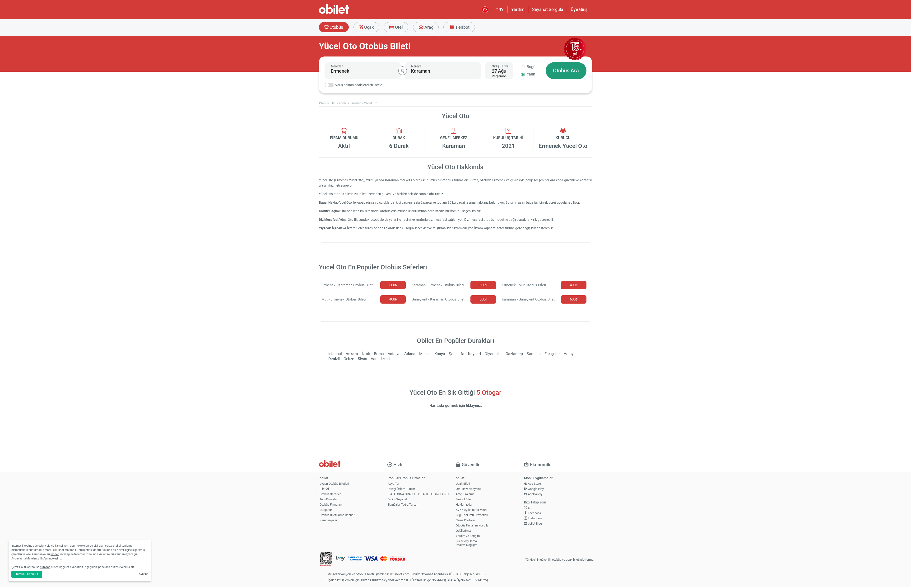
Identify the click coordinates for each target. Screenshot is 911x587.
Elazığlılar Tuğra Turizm (403, 504)
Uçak (368, 27)
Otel (398, 27)
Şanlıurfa (456, 354)
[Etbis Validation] (326, 560)
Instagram (534, 518)
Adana (409, 354)
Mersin (425, 354)
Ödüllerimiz (463, 530)
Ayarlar (143, 574)
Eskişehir (552, 354)
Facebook (534, 513)
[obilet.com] (345, 13)
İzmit (385, 359)
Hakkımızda (464, 504)
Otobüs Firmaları (331, 504)
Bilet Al (324, 489)
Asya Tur (393, 483)
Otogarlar (326, 510)
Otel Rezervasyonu (468, 489)
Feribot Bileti (464, 499)
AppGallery (534, 494)
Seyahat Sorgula (547, 9)
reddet (55, 554)
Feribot (462, 27)
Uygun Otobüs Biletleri (334, 483)
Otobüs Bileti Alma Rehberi (337, 515)
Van (374, 359)
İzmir (366, 354)
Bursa (379, 354)
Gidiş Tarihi (500, 66)
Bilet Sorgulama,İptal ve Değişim (467, 543)
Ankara (352, 354)
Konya (439, 354)
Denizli (334, 359)
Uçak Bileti (463, 483)
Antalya (394, 354)
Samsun (534, 354)
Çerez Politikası (466, 520)
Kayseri (474, 354)
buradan (45, 567)
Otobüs (336, 27)
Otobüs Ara (566, 71)
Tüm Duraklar (329, 499)
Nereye (416, 66)
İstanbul (335, 354)
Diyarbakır (493, 354)
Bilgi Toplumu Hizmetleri (472, 515)
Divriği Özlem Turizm (401, 489)
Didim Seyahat (397, 499)
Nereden (337, 66)
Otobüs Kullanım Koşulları (473, 525)
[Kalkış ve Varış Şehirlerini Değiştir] (402, 70)
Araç (428, 27)
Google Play (535, 489)
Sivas (362, 359)
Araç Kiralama (465, 494)
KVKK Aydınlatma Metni (471, 510)
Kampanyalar (328, 520)
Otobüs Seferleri (330, 494)
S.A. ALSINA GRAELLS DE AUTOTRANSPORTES (419, 494)
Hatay (569, 354)
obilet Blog (534, 523)
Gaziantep (514, 354)
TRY (500, 9)
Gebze (349, 359)
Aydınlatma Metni (22, 558)
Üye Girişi (579, 9)
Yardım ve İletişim (468, 536)
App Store (534, 483)
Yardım (518, 9)
